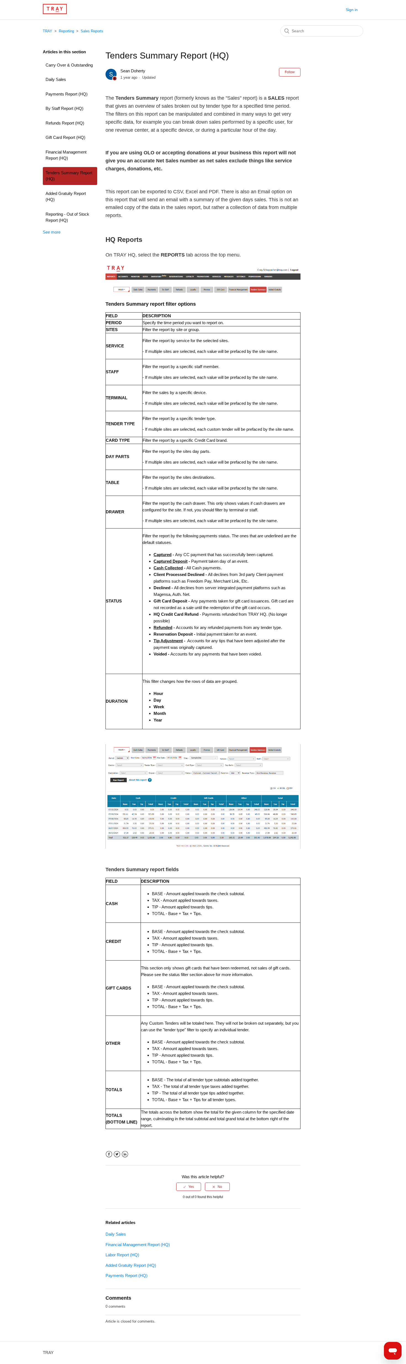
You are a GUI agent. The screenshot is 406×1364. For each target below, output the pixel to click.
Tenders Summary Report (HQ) (69, 175)
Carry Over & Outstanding (69, 65)
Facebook (109, 1154)
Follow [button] (290, 72)
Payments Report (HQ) (67, 94)
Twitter (117, 1154)
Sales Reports (92, 31)
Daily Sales (56, 79)
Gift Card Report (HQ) (65, 137)
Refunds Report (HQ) (65, 123)
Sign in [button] (352, 9)
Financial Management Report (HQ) (66, 155)
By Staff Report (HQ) (64, 108)
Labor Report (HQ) (122, 1254)
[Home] (55, 12)
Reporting (66, 31)
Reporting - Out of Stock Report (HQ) (67, 217)
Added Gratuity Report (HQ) (66, 196)
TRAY (47, 31)
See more (51, 232)
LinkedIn (125, 1154)
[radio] (188, 1187)
